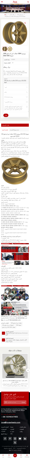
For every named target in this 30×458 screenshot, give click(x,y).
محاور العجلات (23, 427)
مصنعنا (11, 427)
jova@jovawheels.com (10, 422)
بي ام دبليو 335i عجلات (16, 323)
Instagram (15, 438)
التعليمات (22, 429)
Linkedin (25, 438)
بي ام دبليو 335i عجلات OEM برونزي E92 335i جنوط (15, 81)
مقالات (21, 431)
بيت (6, 14)
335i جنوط (18, 325)
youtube (20, 438)
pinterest (10, 438)
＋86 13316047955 (9, 417)
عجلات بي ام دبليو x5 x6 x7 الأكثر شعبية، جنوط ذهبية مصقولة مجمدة (15, 381)
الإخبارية (12, 429)
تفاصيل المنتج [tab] (5, 130)
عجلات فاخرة (12, 14)
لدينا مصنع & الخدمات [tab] (14, 130)
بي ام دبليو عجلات (20, 14)
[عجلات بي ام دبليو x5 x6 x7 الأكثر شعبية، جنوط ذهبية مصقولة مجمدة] (15, 366)
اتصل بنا (12, 431)
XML (11, 434)
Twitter (15, 442)
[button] (28, 370)
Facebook (5, 438)
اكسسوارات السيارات (4, 430)
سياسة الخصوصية (21, 448)
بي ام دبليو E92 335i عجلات (8, 327)
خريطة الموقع (4, 434)
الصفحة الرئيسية (5, 427)
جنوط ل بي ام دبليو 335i (8, 325)
